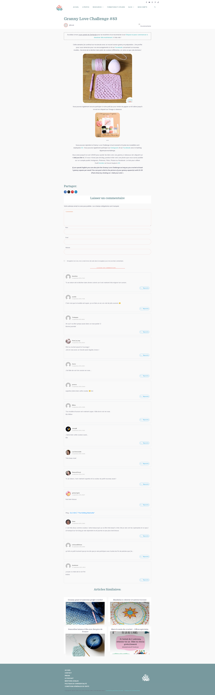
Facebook (118, 47)
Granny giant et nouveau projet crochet (85, 611)
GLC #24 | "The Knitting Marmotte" (82, 513)
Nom (67, 227)
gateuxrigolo (76, 493)
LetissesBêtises (77, 544)
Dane (73, 521)
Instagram (114, 148)
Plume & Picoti (76, 472)
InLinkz (101, 163)
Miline (74, 405)
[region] (21, 679)
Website (68, 247)
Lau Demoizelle (76, 451)
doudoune (75, 565)
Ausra (74, 364)
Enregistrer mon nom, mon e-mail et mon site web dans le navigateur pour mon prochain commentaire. (95, 261)
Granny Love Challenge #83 (90, 19)
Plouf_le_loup (76, 340)
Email (67, 237)
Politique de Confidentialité (132, 690)
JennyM (74, 428)
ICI (82, 148)
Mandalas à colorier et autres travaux (129, 611)
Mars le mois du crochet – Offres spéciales (129, 641)
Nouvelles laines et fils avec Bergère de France (85, 641)
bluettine (75, 276)
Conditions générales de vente (114, 690)
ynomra (74, 384)
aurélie (74, 296)
